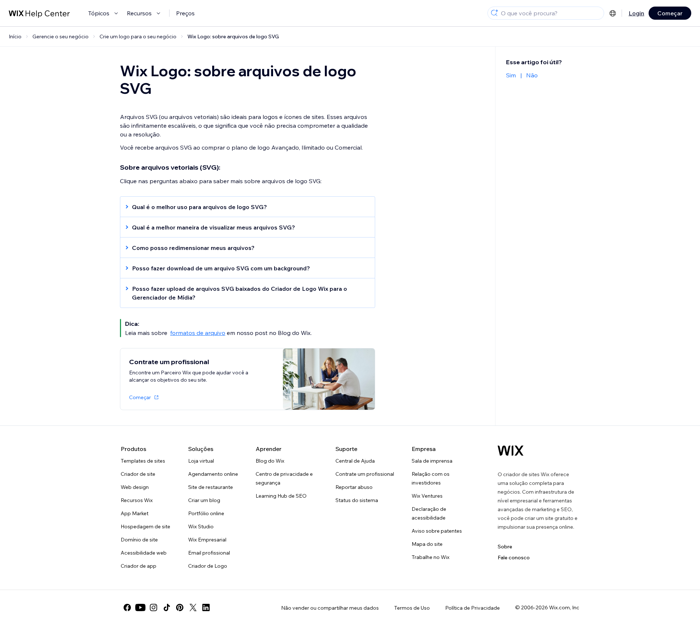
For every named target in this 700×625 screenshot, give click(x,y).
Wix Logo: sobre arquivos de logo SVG (233, 36)
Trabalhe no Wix (431, 557)
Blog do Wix (270, 461)
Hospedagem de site (145, 526)
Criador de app (138, 566)
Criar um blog (204, 500)
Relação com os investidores (431, 478)
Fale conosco (514, 557)
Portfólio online (206, 513)
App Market (134, 513)
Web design (135, 487)
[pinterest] (179, 607)
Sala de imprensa (432, 461)
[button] (244, 206)
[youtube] (140, 607)
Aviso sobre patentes (437, 531)
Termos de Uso (412, 608)
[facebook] (127, 607)
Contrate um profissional (364, 474)
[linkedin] (206, 607)
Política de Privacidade (472, 608)
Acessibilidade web (144, 552)
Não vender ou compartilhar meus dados (330, 608)
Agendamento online (213, 474)
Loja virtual (201, 461)
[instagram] (153, 607)
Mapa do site (427, 544)
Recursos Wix (137, 500)
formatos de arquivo (197, 332)
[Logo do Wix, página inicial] (511, 450)
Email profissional (209, 552)
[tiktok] (166, 607)
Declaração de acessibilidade (429, 513)
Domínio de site (139, 539)
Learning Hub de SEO (281, 496)
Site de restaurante (210, 487)
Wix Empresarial (207, 539)
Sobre (505, 546)
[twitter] (192, 607)
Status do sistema (356, 500)
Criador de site (138, 474)
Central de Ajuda (355, 461)
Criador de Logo (207, 566)
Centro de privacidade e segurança (284, 478)
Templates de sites (143, 461)
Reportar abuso (354, 487)
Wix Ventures (427, 496)
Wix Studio (201, 526)
